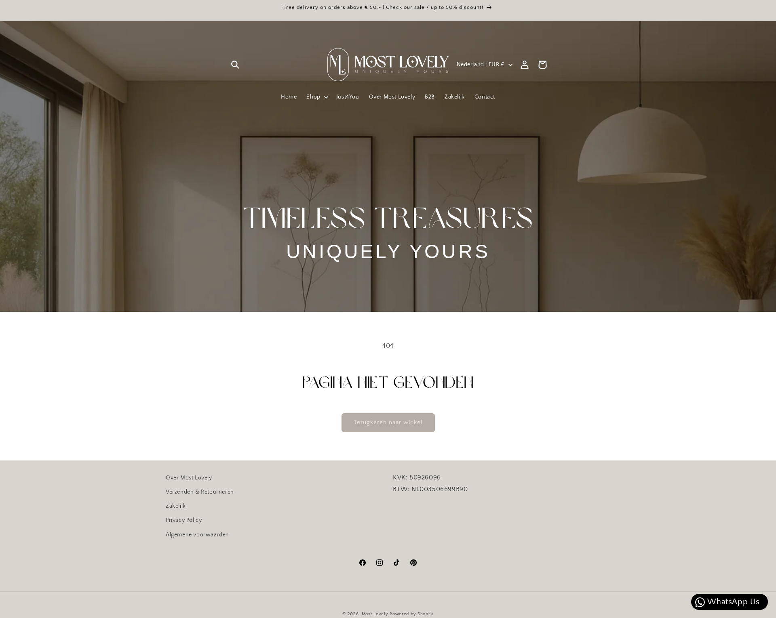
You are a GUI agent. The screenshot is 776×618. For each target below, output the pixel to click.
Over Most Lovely (189, 478)
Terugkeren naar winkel (388, 422)
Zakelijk (176, 506)
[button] (235, 65)
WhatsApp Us (733, 601)
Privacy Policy (184, 520)
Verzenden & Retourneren (200, 492)
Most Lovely (375, 614)
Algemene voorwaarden (197, 534)
